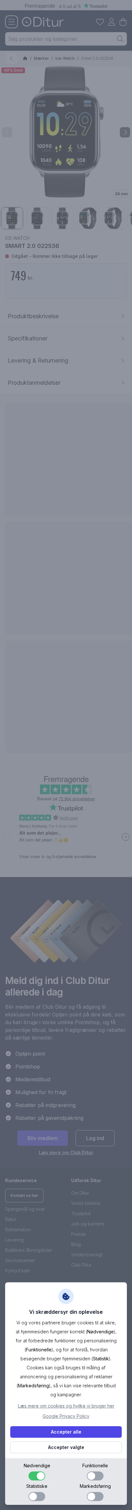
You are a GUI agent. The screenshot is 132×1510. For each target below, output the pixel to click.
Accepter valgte (66, 1447)
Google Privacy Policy (66, 1416)
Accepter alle (66, 1432)
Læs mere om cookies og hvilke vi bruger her (66, 1406)
